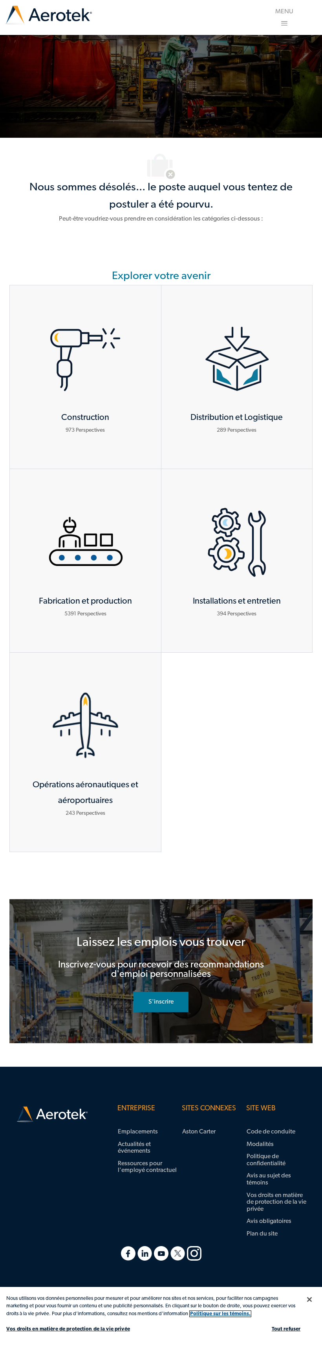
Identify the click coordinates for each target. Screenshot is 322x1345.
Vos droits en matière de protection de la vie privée (68, 1329)
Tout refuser (286, 1329)
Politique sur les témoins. (220, 1313)
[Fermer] (309, 1299)
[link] (48, 15)
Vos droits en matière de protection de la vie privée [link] (276, 1202)
